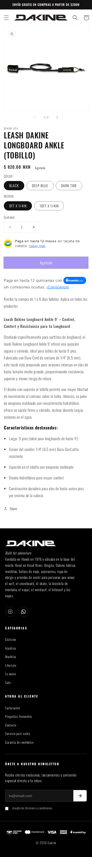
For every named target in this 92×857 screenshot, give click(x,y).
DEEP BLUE (40, 185)
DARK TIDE (69, 185)
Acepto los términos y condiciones (32, 808)
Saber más (37, 245)
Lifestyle (10, 665)
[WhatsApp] (23, 612)
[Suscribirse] (80, 795)
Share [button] (13, 508)
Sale (7, 682)
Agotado (46, 262)
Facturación (12, 707)
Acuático (10, 648)
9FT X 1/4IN (18, 205)
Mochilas (10, 656)
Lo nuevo (10, 673)
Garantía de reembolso (19, 742)
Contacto (10, 725)
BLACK (14, 185)
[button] (6, 17)
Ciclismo (10, 639)
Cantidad (9, 217)
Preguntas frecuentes (18, 716)
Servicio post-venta (17, 733)
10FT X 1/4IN (49, 205)
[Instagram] (10, 612)
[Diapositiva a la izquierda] (35, 117)
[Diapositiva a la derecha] (57, 117)
